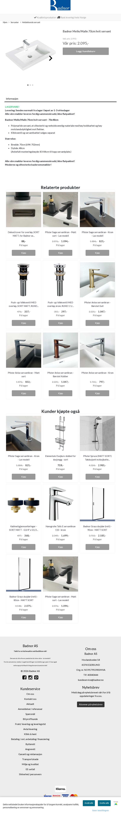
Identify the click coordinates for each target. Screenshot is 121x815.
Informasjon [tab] (12, 98)
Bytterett (30, 744)
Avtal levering (30, 729)
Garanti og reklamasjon (30, 754)
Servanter (15, 22)
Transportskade (30, 759)
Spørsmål (30, 714)
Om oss (30, 693)
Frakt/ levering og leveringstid (30, 724)
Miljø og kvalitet (30, 764)
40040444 (93, 674)
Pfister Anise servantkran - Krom (97, 372)
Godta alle (104, 803)
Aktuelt (30, 703)
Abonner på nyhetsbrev (91, 704)
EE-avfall (30, 769)
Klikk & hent (30, 734)
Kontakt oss (30, 698)
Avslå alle (89, 803)
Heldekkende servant (31, 22)
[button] (27, 85)
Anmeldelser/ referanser (30, 708)
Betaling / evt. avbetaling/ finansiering (30, 739)
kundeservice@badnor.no (91, 679)
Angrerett (30, 749)
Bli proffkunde (30, 719)
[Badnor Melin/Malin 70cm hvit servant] (30, 56)
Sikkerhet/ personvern (30, 774)
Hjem (5, 22)
